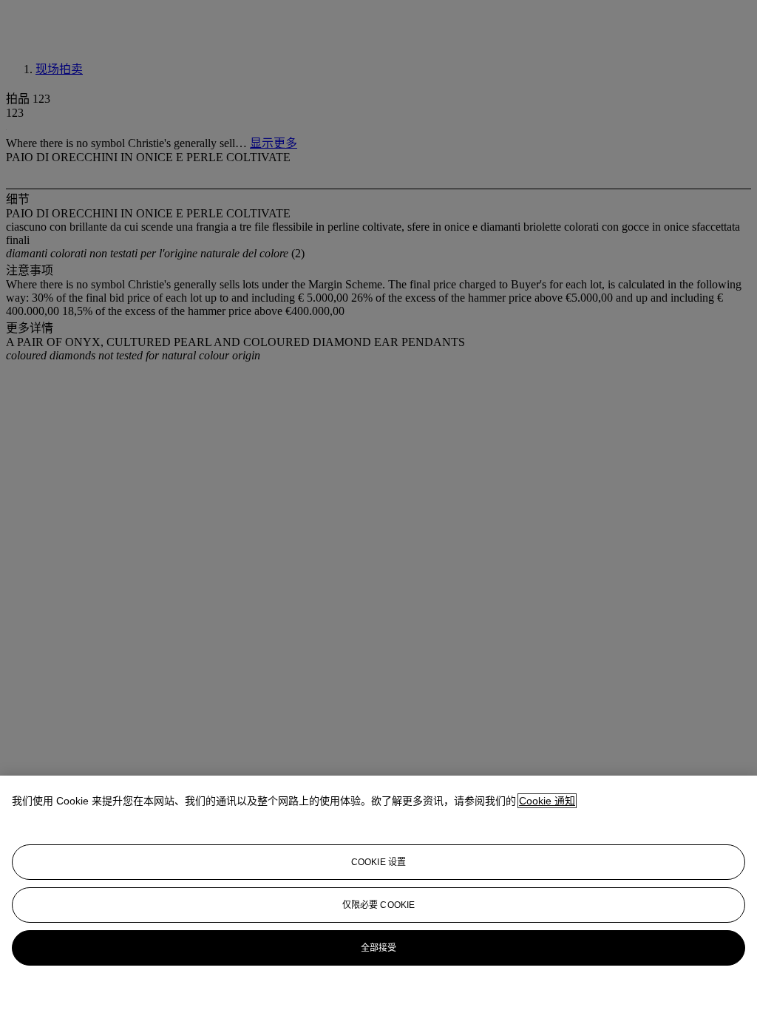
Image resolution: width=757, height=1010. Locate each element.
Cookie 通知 (547, 801)
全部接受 (378, 948)
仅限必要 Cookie (378, 905)
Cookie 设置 (378, 862)
